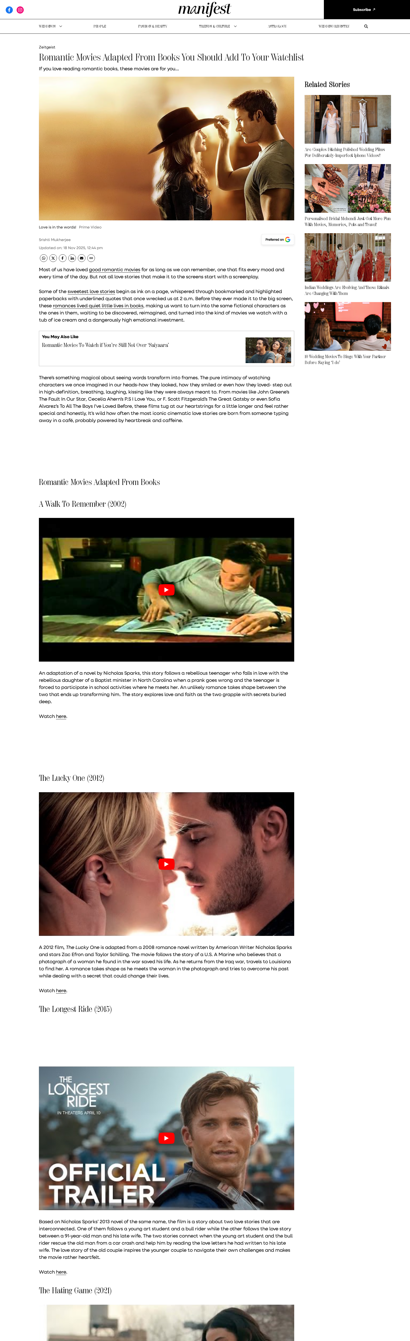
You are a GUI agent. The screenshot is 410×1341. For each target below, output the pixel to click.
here (61, 716)
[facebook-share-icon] (62, 260)
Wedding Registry (334, 26)
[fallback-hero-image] (348, 119)
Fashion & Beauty (152, 26)
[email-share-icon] (81, 260)
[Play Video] (166, 590)
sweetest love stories (91, 291)
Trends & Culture (214, 26)
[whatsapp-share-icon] (43, 260)
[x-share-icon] (53, 260)
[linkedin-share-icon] (72, 260)
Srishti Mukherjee (55, 239)
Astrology (277, 26)
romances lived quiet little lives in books (98, 305)
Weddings (47, 26)
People (99, 26)
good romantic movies (114, 269)
